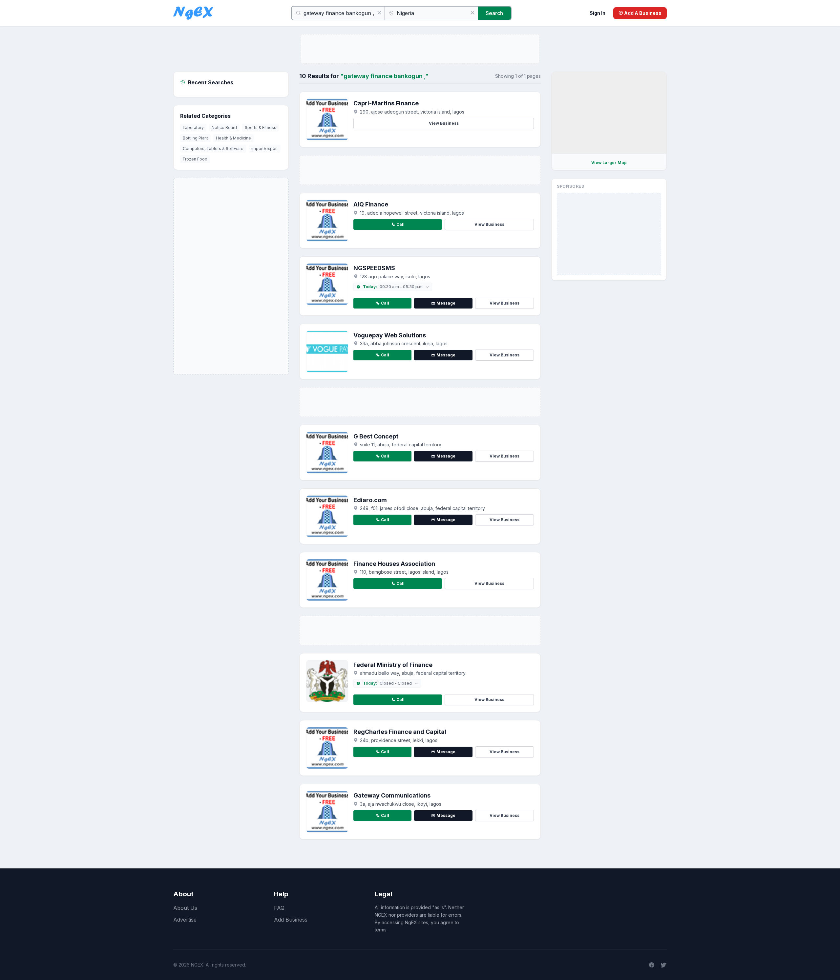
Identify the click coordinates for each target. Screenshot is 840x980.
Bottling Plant (195, 138)
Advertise (185, 919)
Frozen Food (195, 159)
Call (400, 224)
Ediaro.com (370, 500)
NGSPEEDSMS (374, 268)
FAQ (279, 908)
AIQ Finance (370, 204)
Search (494, 13)
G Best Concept (375, 436)
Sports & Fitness (260, 127)
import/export (264, 148)
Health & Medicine (233, 138)
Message (445, 303)
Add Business (290, 919)
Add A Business (642, 13)
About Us (185, 908)
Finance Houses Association (394, 563)
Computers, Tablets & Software (213, 148)
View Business (444, 123)
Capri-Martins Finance (386, 103)
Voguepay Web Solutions (389, 335)
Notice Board (224, 127)
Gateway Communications (391, 795)
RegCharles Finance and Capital (399, 731)
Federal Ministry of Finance (392, 664)
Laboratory (193, 127)
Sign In (597, 13)
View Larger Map (609, 162)
